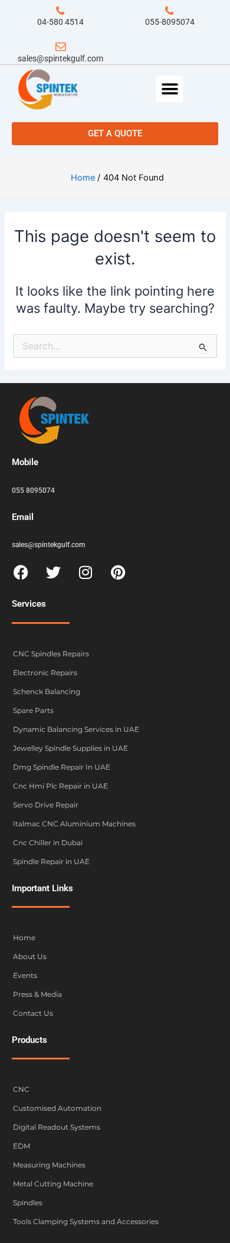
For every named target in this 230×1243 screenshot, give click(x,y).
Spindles (27, 1202)
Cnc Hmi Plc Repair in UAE (60, 785)
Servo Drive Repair (45, 804)
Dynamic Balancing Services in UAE (76, 729)
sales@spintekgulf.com (60, 58)
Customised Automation (57, 1108)
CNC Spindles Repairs (51, 653)
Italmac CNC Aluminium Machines (74, 823)
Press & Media (37, 994)
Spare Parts (33, 710)
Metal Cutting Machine (53, 1183)
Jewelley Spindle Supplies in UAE (70, 748)
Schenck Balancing (46, 691)
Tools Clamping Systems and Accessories (86, 1221)
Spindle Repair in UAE (51, 861)
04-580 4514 (60, 22)
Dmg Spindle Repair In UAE (61, 767)
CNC (21, 1089)
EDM (21, 1145)
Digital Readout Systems (56, 1127)
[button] (169, 89)
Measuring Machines (49, 1164)
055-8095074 (170, 22)
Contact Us (33, 1013)
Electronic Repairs (45, 672)
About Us (30, 956)
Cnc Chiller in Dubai (48, 842)
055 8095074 (33, 490)
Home (24, 937)
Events (25, 975)
